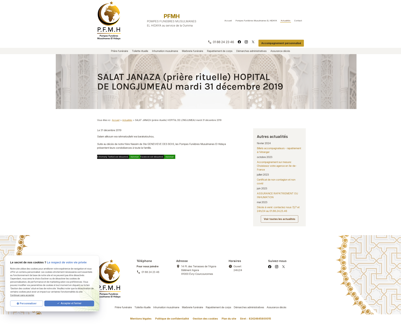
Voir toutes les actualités (279, 219)
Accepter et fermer (70, 303)
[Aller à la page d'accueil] (109, 20)
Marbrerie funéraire (192, 51)
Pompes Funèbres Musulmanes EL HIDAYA (256, 20)
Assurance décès (280, 51)
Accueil (228, 20)
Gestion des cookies (205, 318)
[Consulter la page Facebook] (239, 42)
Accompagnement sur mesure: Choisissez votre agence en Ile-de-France (277, 165)
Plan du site (229, 318)
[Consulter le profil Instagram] (246, 42)
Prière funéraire (119, 51)
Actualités (285, 20)
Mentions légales (140, 318)
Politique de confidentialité (172, 318)
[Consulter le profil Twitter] (253, 42)
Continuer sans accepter (22, 295)
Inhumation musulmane (165, 51)
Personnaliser (28, 303)
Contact (298, 20)
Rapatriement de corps (219, 51)
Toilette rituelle (140, 51)
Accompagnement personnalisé (281, 43)
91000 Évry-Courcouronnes (198, 270)
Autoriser (134, 157)
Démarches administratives (251, 51)
